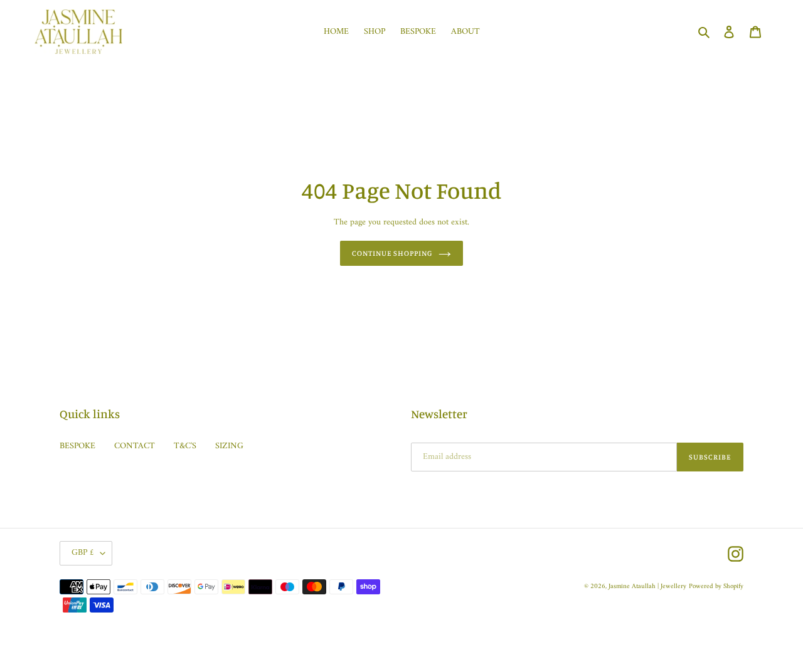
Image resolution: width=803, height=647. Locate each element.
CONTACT (134, 446)
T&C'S (185, 446)
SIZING (229, 446)
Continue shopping (392, 253)
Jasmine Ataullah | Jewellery (647, 586)
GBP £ (83, 552)
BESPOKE (77, 446)
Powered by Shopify (716, 586)
